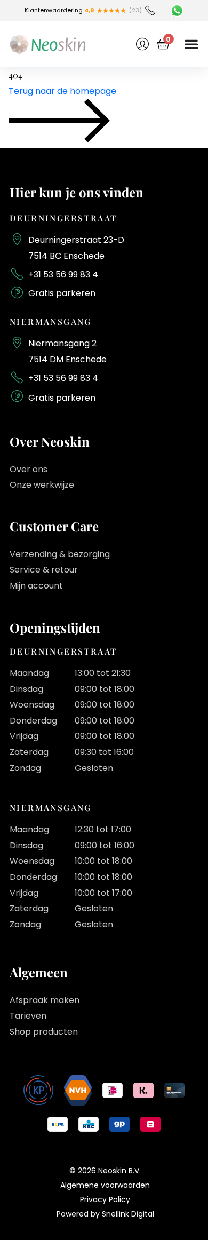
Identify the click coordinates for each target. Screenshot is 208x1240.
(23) (135, 10)
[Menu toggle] (191, 44)
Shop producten (44, 1032)
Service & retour (44, 569)
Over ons (28, 469)
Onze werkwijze (42, 485)
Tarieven (28, 1016)
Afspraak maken (44, 1000)
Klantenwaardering (59, 10)
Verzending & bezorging (60, 554)
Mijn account (36, 585)
